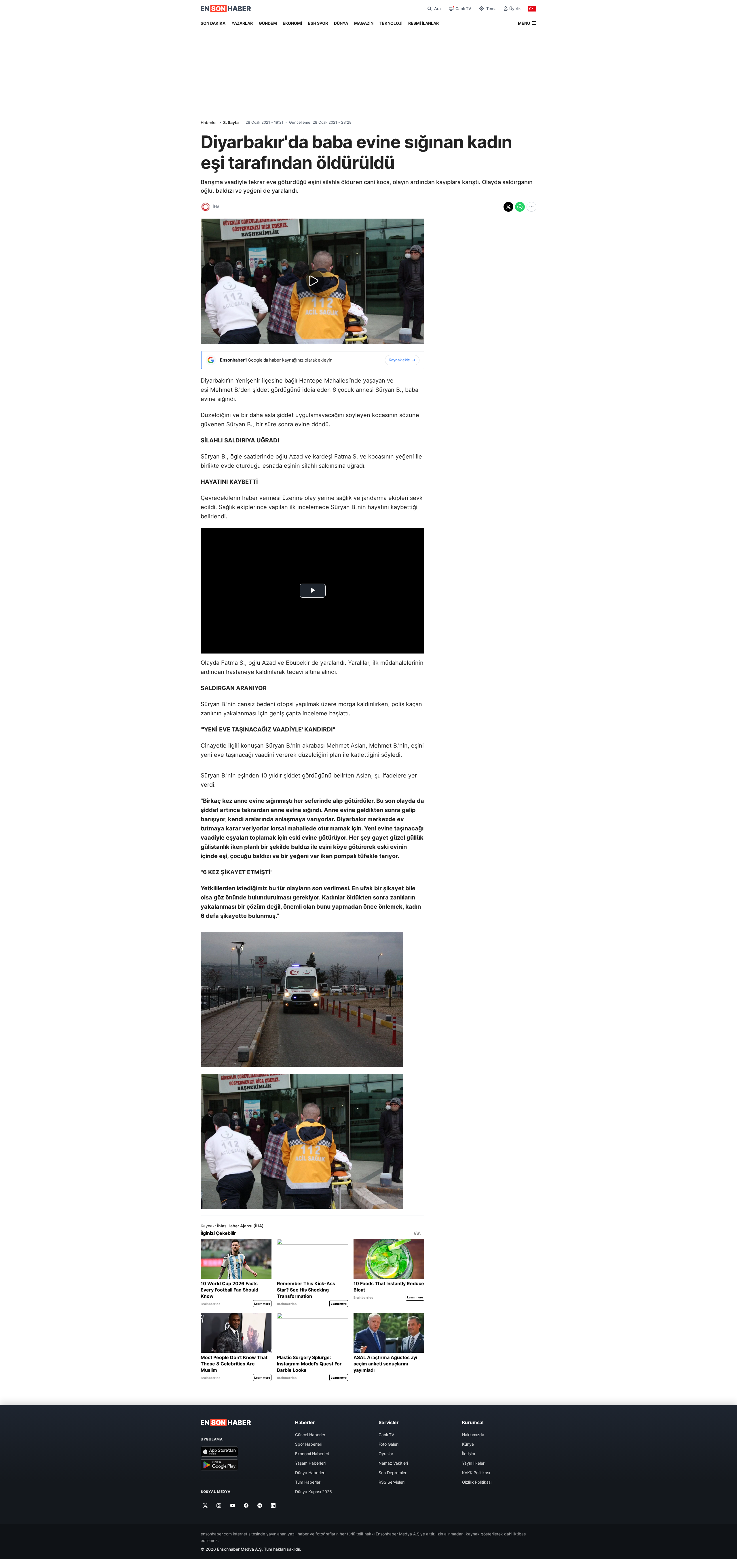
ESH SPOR (318, 23)
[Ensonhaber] (226, 8)
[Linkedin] (273, 1505)
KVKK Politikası (476, 1472)
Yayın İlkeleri (473, 1463)
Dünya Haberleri (310, 1472)
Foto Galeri (388, 1444)
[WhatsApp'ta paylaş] (520, 207)
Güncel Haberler (310, 1434)
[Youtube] (232, 1505)
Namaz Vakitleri (393, 1463)
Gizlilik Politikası (476, 1482)
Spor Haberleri (308, 1444)
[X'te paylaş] (508, 207)
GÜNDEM (268, 23)
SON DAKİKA (213, 23)
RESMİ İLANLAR (423, 23)
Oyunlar (386, 1453)
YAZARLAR (242, 23)
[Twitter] (205, 1505)
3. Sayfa (231, 122)
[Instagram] (219, 1505)
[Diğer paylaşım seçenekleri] (531, 207)
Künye (468, 1444)
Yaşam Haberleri (310, 1463)
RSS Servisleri (391, 1482)
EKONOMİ (292, 23)
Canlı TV (386, 1434)
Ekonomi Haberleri (312, 1453)
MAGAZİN (363, 23)
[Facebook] (246, 1505)
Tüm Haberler (307, 1482)
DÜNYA (341, 23)
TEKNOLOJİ (390, 23)
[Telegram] (260, 1505)
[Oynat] (312, 281)
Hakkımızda (473, 1434)
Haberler (209, 122)
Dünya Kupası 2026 (313, 1491)
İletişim (468, 1453)
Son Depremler (393, 1472)
